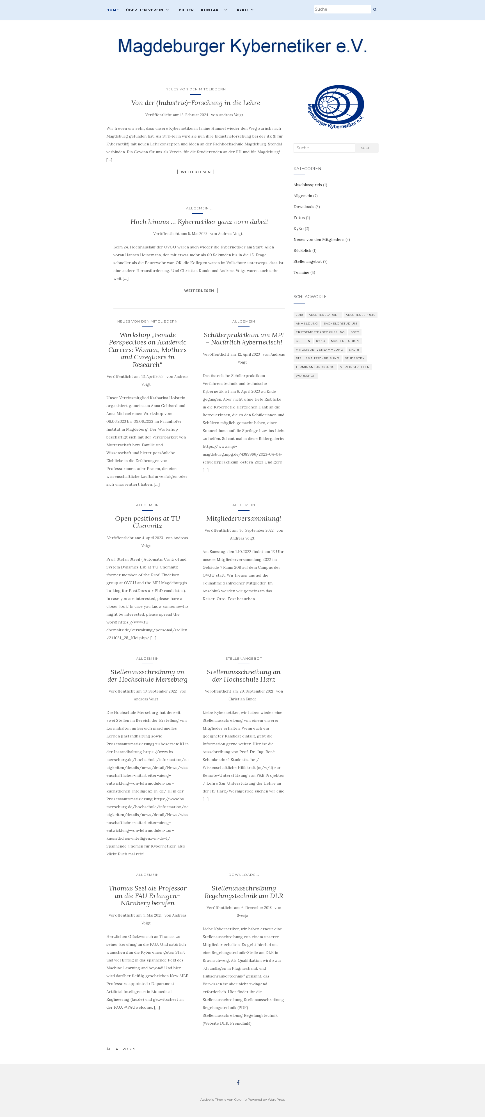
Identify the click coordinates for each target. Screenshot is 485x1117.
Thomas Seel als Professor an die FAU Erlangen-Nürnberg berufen (148, 895)
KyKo (242, 10)
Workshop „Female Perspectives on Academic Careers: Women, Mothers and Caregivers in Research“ (147, 349)
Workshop (305, 376)
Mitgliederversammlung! (243, 518)
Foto (355, 332)
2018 (299, 315)
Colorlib (240, 1099)
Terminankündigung (315, 367)
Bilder (186, 10)
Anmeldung (307, 323)
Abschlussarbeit (324, 315)
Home (112, 10)
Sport (354, 349)
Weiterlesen (196, 172)
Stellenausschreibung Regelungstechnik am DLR (244, 892)
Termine (301, 272)
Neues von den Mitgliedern (196, 89)
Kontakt (211, 10)
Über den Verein (144, 10)
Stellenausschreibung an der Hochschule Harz (244, 676)
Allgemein (197, 208)
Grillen (303, 341)
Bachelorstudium (340, 323)
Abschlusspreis (308, 184)
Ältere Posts (120, 1049)
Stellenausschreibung (317, 358)
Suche (367, 148)
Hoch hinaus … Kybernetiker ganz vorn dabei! (199, 221)
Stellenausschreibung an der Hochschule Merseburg (147, 676)
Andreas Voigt (231, 115)
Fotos (299, 217)
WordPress (276, 1099)
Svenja (242, 915)
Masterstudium (345, 341)
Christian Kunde (242, 699)
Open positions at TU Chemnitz (147, 522)
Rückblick (302, 250)
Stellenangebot (244, 658)
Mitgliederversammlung (319, 349)
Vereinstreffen (355, 367)
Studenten (355, 358)
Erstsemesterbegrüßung (320, 332)
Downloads (241, 874)
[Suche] (375, 9)
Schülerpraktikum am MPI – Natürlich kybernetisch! (244, 338)
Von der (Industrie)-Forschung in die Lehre (195, 102)
